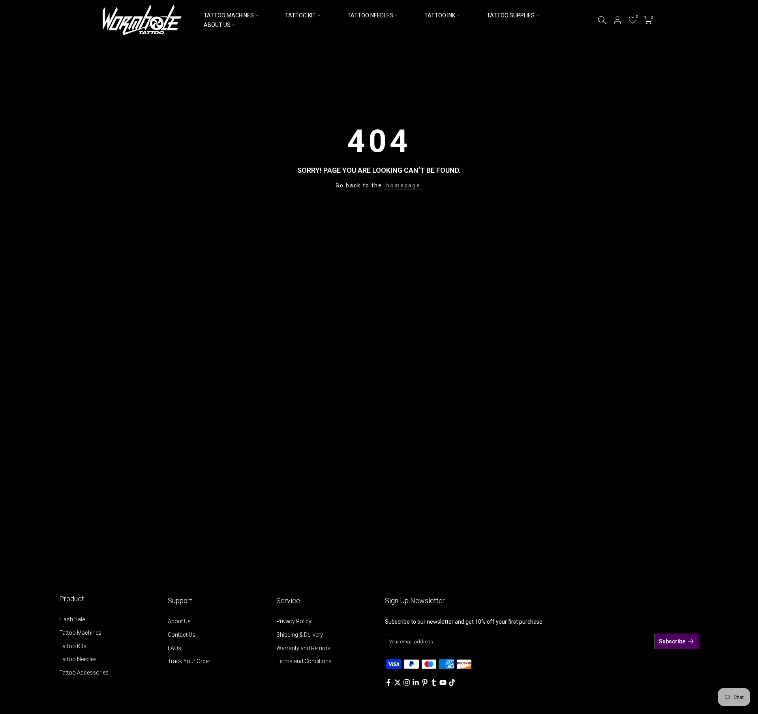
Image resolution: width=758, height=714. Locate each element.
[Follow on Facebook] (388, 682)
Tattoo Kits (72, 646)
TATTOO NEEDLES (370, 15)
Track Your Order (189, 661)
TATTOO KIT (300, 15)
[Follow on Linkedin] (415, 682)
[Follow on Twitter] (397, 682)
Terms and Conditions (304, 661)
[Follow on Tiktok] (452, 682)
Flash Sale (72, 619)
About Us (179, 621)
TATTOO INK (439, 15)
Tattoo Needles (78, 659)
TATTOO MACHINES (229, 15)
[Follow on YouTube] (443, 682)
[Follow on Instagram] (406, 682)
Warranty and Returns (303, 648)
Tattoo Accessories (84, 672)
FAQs (174, 648)
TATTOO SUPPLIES (511, 15)
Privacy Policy (293, 621)
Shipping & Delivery (299, 635)
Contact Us (181, 635)
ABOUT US (217, 25)
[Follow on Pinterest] (424, 682)
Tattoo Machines (80, 633)
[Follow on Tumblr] (433, 682)
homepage (403, 185)
